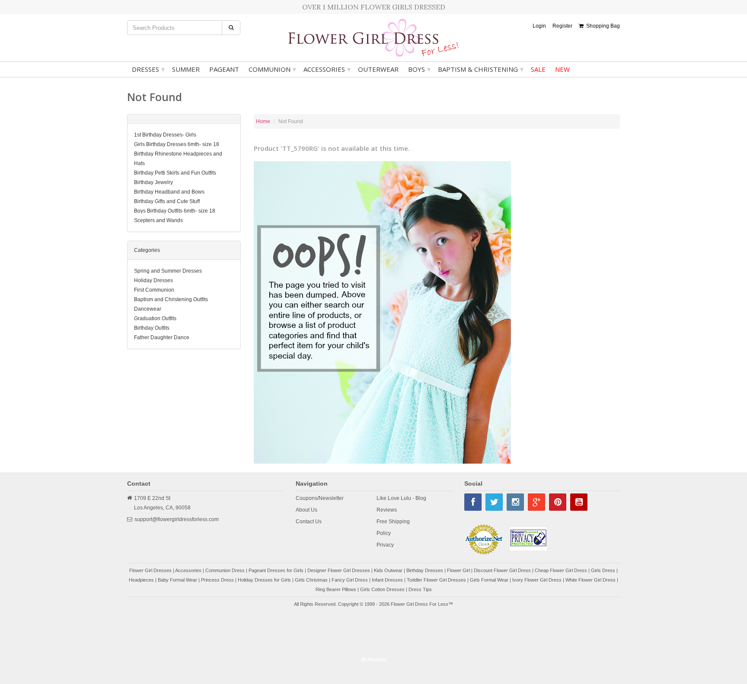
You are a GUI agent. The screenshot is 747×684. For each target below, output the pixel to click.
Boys (419, 69)
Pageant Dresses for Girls (276, 570)
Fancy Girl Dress (350, 579)
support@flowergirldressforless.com (176, 519)
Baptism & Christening (481, 69)
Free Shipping (393, 522)
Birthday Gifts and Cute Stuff (167, 201)
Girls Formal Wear (489, 579)
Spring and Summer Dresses (168, 271)
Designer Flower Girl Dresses (338, 570)
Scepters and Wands (158, 220)
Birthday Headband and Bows (169, 192)
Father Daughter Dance (161, 337)
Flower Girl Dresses (150, 570)
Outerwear (378, 69)
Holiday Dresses (153, 280)
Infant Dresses (387, 579)
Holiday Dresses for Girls (264, 579)
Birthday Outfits (151, 328)
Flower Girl (458, 570)
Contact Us (309, 522)
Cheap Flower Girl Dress (561, 570)
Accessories (327, 69)
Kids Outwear (388, 570)
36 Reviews (373, 659)
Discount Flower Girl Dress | (504, 570)
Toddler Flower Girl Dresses (436, 579)
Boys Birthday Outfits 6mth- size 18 (174, 211)
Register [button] (562, 26)
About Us (306, 510)
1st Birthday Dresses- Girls (165, 135)
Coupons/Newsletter (320, 498)
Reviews (387, 510)
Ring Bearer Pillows (336, 589)
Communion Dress (225, 570)
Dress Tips (420, 589)
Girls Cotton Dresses (382, 589)
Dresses (148, 69)
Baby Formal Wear (177, 579)
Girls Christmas (311, 579)
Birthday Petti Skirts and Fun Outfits (175, 173)
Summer (186, 69)
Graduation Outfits (155, 318)
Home (263, 121)
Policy (384, 533)
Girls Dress (603, 570)
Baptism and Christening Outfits (171, 299)
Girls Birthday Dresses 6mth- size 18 (176, 144)
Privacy (385, 545)
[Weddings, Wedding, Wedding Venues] (373, 631)
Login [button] (539, 26)
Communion (272, 69)
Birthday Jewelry (153, 182)
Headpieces (141, 579)
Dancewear (147, 309)
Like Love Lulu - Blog (401, 498)
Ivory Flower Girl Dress (537, 579)
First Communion (154, 290)
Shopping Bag (602, 26)
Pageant (224, 69)
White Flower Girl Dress (590, 579)
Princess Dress (217, 579)
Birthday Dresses (424, 570)
